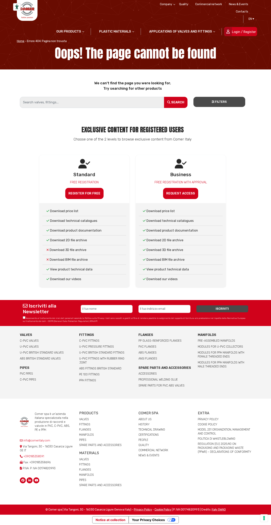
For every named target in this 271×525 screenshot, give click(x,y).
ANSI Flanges (147, 358)
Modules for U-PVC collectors (220, 346)
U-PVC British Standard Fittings (101, 352)
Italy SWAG (219, 509)
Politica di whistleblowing (216, 438)
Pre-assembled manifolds (216, 340)
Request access (180, 193)
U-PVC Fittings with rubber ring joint (101, 360)
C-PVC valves (29, 340)
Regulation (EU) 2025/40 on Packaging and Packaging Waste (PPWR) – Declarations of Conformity (224, 448)
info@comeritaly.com (36, 440)
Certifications (148, 435)
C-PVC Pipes (28, 379)
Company (166, 4)
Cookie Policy (207, 424)
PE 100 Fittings (89, 374)
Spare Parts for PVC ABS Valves (161, 385)
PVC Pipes (26, 373)
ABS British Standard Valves (40, 358)
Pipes (24, 368)
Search (177, 102)
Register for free (84, 193)
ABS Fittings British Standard (100, 368)
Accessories (147, 373)
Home (20, 41)
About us (145, 419)
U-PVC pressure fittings (96, 346)
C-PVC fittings (89, 340)
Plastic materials (115, 31)
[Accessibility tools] (17, 7)
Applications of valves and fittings (180, 31)
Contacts (242, 11)
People (143, 440)
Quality (183, 4)
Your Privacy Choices (148, 520)
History (144, 424)
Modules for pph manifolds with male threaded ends (221, 364)
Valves (26, 335)
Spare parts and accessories (164, 368)
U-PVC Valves (29, 346)
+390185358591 (33, 456)
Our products (68, 31)
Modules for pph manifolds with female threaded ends (221, 354)
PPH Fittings (87, 380)
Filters (220, 102)
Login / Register (244, 32)
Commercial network (208, 4)
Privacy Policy (208, 419)
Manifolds (207, 335)
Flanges (85, 429)
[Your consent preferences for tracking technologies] (264, 518)
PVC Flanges (147, 346)
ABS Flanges (147, 352)
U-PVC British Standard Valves (42, 352)
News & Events (238, 4)
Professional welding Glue (158, 379)
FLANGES (145, 335)
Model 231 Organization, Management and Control (224, 431)
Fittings (86, 335)
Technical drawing (151, 429)
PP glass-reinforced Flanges (160, 340)
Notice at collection (110, 520)
